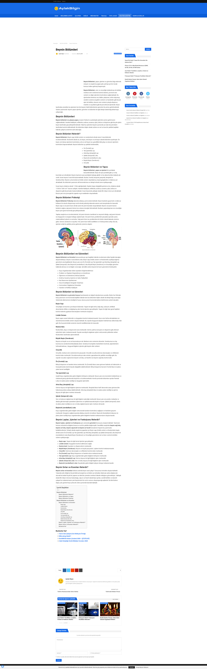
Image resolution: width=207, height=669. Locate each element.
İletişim (63, 1)
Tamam (132, 667)
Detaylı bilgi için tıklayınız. (142, 667)
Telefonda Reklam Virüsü (113, 591)
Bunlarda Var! (62, 526)
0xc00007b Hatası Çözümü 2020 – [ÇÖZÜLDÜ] (74, 538)
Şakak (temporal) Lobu (66, 518)
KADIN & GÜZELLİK (138, 16)
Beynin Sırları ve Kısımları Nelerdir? (68, 524)
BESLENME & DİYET (66, 16)
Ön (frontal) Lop (64, 513)
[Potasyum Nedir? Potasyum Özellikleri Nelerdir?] (89, 609)
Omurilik (63, 511)
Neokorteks (63, 508)
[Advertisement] (124, 8)
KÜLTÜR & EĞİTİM (125, 16)
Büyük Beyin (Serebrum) (66, 509)
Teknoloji (103, 16)
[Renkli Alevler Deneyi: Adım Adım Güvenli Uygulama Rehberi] (110, 609)
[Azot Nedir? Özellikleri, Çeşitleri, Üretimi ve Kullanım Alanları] (67, 609)
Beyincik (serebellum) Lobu (67, 520)
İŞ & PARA (78, 16)
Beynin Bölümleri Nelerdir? (66, 494)
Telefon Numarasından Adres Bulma (67, 591)
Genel (56, 16)
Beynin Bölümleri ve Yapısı (66, 496)
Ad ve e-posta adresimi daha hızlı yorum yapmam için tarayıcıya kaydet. (75, 656)
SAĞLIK (85, 16)
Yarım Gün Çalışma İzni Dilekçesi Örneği (72, 534)
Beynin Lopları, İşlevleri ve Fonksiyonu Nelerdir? (72, 522)
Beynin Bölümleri (62, 492)
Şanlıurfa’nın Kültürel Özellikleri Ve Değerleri (136, 118)
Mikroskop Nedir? (65, 536)
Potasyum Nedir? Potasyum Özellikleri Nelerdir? (138, 76)
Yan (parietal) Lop (65, 515)
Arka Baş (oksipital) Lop (66, 517)
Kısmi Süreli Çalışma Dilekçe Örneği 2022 (135, 110)
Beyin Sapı (63, 504)
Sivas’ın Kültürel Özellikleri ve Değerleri (135, 112)
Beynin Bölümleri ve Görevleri (65, 500)
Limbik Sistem (64, 506)
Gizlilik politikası (57, 1)
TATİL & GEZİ (113, 16)
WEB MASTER (94, 16)
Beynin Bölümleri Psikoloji (66, 498)
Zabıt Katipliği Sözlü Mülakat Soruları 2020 (73, 541)
